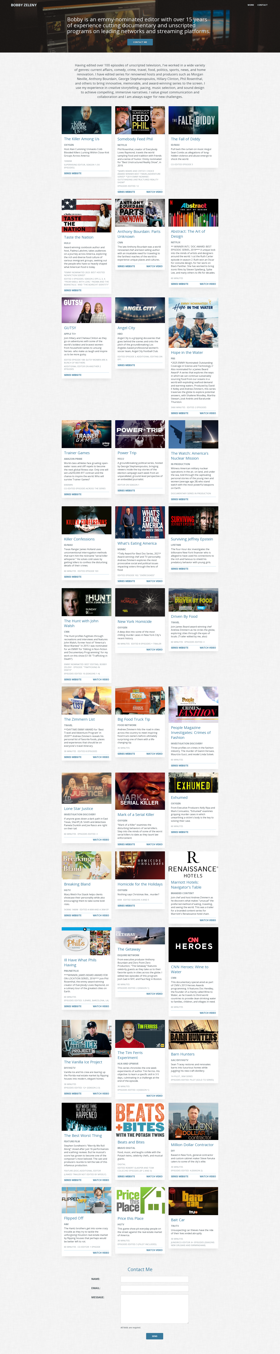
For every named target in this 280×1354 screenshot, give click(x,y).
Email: (101, 1287)
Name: (101, 1278)
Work (251, 5)
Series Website (72, 173)
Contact (262, 5)
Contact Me (140, 42)
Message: (101, 1297)
